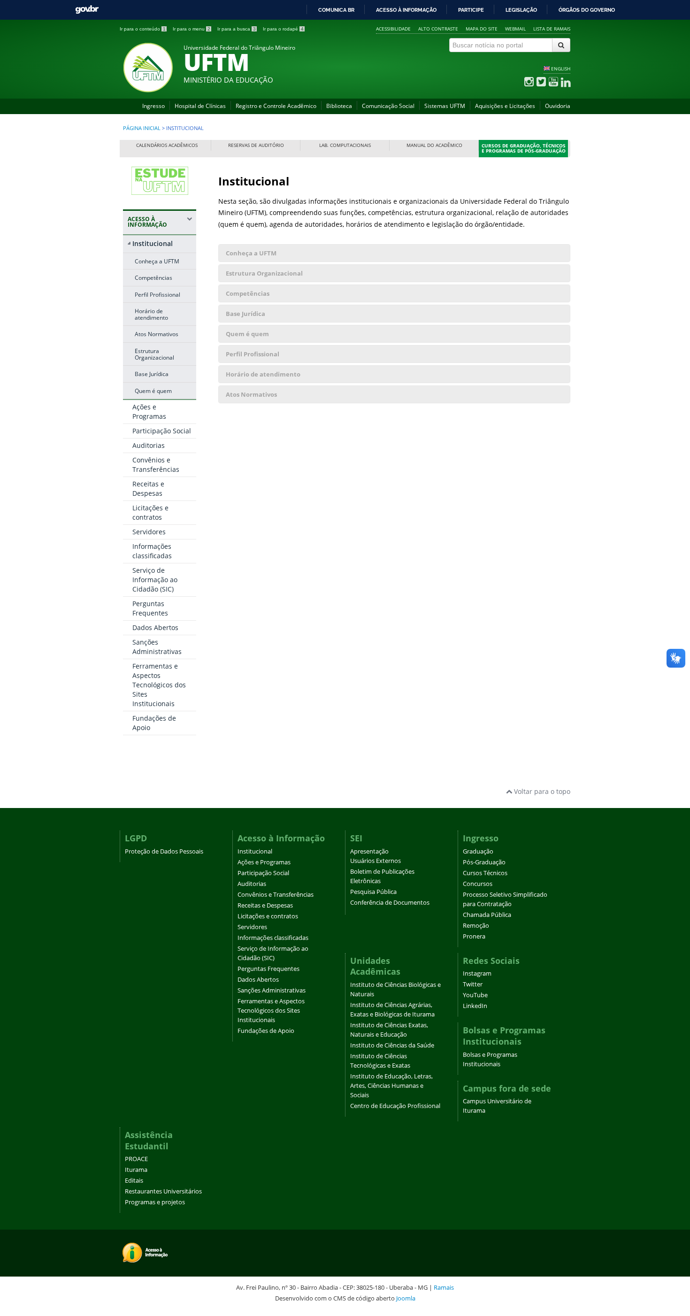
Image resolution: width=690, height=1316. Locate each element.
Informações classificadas (152, 551)
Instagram (477, 973)
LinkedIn (475, 1006)
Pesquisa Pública (373, 892)
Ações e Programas (149, 411)
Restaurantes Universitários (163, 1191)
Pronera (474, 936)
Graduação (478, 851)
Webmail (515, 28)
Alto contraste (438, 28)
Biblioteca (339, 106)
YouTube (475, 995)
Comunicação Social (388, 106)
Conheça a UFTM (157, 261)
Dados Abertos (155, 627)
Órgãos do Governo (587, 10)
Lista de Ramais (551, 28)
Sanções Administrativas (157, 647)
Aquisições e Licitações (505, 106)
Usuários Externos (375, 861)
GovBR (87, 9)
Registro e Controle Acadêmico (276, 106)
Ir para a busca (236, 28)
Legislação (521, 10)
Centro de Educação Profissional (395, 1106)
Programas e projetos (155, 1202)
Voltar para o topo (541, 791)
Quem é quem (153, 390)
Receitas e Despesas (148, 488)
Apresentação (369, 851)
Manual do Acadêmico (434, 145)
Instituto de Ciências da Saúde (392, 1045)
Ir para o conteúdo (143, 28)
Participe (471, 10)
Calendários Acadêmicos (167, 145)
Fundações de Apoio (266, 1031)
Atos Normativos (156, 334)
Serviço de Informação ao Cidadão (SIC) (154, 579)
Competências (153, 277)
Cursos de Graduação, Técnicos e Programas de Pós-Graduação (524, 148)
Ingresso (153, 106)
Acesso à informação (406, 10)
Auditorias (148, 445)
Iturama (136, 1170)
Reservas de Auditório (256, 145)
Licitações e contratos (150, 512)
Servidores (149, 531)
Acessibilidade (393, 28)
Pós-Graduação (484, 862)
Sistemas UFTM (444, 106)
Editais (134, 1181)
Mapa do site (482, 28)
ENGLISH (560, 68)
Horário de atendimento (151, 314)
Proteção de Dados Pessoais (164, 851)
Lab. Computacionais (345, 145)
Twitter (473, 984)
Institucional (152, 243)
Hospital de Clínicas (200, 106)
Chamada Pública (487, 915)
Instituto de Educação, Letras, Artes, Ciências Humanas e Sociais (391, 1085)
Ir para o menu (191, 28)
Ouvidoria (557, 106)
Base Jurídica (152, 373)
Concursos (477, 884)
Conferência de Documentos (389, 903)
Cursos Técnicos (485, 873)
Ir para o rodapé (283, 28)
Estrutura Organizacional (154, 354)
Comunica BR (336, 10)
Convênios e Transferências (155, 464)
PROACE (136, 1159)
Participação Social (161, 430)
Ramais (444, 1287)
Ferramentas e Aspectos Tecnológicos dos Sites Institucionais (159, 685)
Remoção (476, 926)
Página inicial (142, 128)
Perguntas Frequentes (150, 608)
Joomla (405, 1298)
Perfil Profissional (157, 294)
